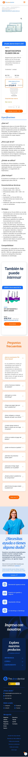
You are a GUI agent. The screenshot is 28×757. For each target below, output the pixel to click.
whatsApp (17, 565)
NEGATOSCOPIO (6, 9)
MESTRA (7, 47)
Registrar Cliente (5, 718)
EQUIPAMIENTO (15, 7)
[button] (21, 18)
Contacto (14, 724)
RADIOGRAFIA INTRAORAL (8, 8)
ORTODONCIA (9, 658)
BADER (5, 307)
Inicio (3, 7)
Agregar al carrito (12, 111)
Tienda (7, 7)
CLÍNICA (7, 661)
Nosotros (14, 717)
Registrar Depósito (5, 723)
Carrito (14, 721)
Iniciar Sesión (5, 727)
